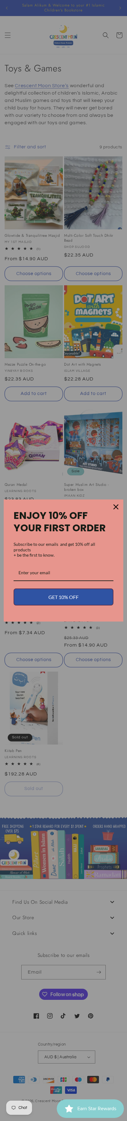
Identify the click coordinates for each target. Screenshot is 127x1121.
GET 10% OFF (63, 597)
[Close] (116, 506)
